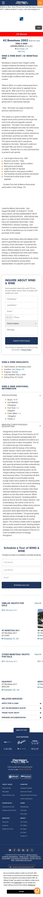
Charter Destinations (26, 798)
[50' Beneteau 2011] (18, 618)
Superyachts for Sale (8, 807)
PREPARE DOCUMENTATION (14, 717)
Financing (5, 822)
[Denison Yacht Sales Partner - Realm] (35, 749)
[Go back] (4, 9)
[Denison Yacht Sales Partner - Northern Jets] (8, 742)
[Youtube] (10, 850)
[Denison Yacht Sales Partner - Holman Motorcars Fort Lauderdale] (35, 742)
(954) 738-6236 (25, 769)
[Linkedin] (24, 850)
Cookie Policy (35, 856)
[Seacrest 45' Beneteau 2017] (18, 669)
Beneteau (32, 55)
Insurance (5, 825)
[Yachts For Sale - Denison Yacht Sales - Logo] (21, 3)
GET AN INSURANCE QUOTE (14, 708)
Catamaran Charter (26, 791)
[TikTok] (28, 850)
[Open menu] (3, 2)
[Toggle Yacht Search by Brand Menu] (40, 3)
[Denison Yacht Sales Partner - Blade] (21, 749)
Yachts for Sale (6, 788)
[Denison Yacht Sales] (20, 761)
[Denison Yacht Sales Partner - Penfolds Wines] (21, 742)
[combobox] (9, 317)
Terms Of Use (24, 856)
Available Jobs (24, 807)
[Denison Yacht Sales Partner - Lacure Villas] (8, 749)
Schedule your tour (21, 585)
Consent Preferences (10, 856)
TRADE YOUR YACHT (10, 713)
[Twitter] (32, 850)
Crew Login (23, 814)
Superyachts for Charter (9, 810)
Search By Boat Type (8, 795)
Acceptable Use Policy (24, 860)
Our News (23, 829)
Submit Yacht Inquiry (21, 340)
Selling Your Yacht (7, 829)
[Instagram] (19, 850)
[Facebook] (15, 850)
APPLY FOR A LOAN (10, 703)
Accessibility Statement (20, 858)
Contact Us (23, 836)
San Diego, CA (22, 49)
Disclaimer (6, 858)
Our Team (23, 832)
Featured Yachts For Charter (28, 795)
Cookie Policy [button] (18, 882)
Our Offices (23, 825)
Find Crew (23, 810)
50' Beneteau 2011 (11, 630)
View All (38, 603)
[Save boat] (40, 9)
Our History (23, 822)
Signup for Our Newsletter (22, 867)
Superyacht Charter (26, 788)
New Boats (5, 791)
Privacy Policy (26, 349)
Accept (21, 891)
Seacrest (7, 681)
